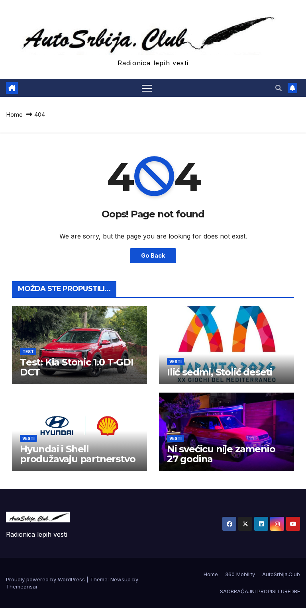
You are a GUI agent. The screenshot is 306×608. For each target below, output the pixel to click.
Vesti (175, 361)
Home (14, 114)
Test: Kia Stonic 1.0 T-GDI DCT (76, 367)
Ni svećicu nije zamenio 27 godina (221, 454)
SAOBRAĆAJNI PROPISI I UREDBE (260, 591)
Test (28, 351)
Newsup (120, 579)
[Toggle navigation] (147, 88)
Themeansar (21, 586)
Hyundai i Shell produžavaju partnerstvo (77, 454)
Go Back (153, 255)
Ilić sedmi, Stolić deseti (219, 372)
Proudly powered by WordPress (46, 579)
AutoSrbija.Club (281, 574)
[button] (278, 88)
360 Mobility (240, 574)
